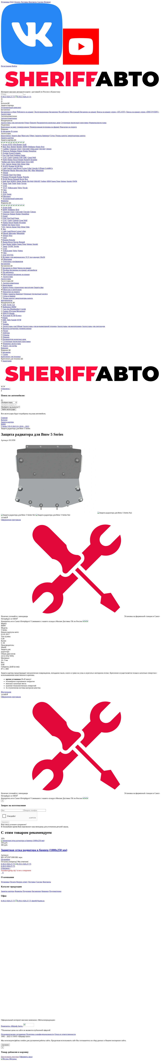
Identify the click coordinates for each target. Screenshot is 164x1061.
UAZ (5, 186)
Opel (11, 175)
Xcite (5, 192)
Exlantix (17, 153)
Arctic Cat (11, 305)
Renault (16, 179)
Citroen (48, 149)
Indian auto (6, 162)
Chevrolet (25, 149)
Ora (14, 175)
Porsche (26, 177)
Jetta (27, 164)
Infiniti (18, 162)
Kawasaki (6, 315)
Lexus (24, 168)
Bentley (19, 147)
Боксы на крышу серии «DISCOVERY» (142, 112)
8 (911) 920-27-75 (24, 97)
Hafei (5, 160)
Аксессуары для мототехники (69, 326)
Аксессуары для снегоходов (12, 123)
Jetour (23, 164)
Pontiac (19, 177)
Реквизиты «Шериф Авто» (12, 1026)
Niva (10, 236)
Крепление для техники (11, 357)
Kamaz (11, 166)
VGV (5, 188)
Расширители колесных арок (48, 123)
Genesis (16, 157)
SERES (13, 181)
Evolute (6, 153)
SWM (74, 181)
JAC (4, 164)
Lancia (9, 168)
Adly (4, 305)
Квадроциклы (6, 300)
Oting (19, 175)
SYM (19, 320)
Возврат (47, 2)
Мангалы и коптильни (12, 290)
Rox (26, 179)
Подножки (27, 891)
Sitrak (19, 181)
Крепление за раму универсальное (15, 127)
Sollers (43, 181)
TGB (5, 322)
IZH (32, 162)
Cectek (23, 309)
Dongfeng (32, 151)
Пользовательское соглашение (13, 1034)
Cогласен (5, 1045)
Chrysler (42, 149)
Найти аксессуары (8, 409)
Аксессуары (6, 114)
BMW (25, 147)
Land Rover (17, 168)
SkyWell (30, 181)
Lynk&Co (49, 168)
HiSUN (6, 313)
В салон (14, 131)
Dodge (25, 151)
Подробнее (5, 859)
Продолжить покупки (10, 1057)
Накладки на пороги (68, 127)
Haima (10, 160)
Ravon (10, 179)
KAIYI (5, 166)
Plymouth (12, 177)
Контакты (33, 2)
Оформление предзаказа (11, 520)
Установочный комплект (11, 108)
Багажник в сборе (10, 268)
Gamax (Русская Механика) (14, 311)
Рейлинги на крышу (25, 112)
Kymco (18, 315)
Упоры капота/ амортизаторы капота (70, 136)
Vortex (20, 251)
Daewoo (6, 151)
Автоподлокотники (9, 118)
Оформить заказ (25, 1057)
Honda (20, 160)
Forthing (17, 155)
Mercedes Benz (21, 170)
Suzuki (69, 181)
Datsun (19, 151)
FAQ (12, 2)
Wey (5, 190)
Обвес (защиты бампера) (39, 136)
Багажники (5, 264)
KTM (13, 315)
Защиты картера (7, 891)
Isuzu (23, 162)
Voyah (25, 188)
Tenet (14, 183)
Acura (5, 144)
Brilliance (32, 147)
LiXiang (41, 168)
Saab (4, 181)
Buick (38, 147)
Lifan (29, 168)
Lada (4, 168)
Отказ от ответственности (65, 1034)
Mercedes (12, 233)
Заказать (5, 822)
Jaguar (14, 164)
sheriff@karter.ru (38, 901)
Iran (9, 225)
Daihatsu (13, 151)
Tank (10, 183)
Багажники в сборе (9, 112)
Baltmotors (7, 307)
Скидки (40, 2)
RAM (5, 179)
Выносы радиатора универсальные (17, 328)
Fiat (7, 155)
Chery (19, 149)
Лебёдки (6, 333)
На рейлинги (64, 112)
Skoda (24, 181)
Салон (5, 354)
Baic (4, 147)
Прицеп (33, 123)
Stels (9, 320)
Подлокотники (55, 891)
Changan (12, 149)
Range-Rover (8, 242)
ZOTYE (10, 255)
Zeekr (9, 194)
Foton (23, 155)
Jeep (19, 164)
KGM (17, 166)
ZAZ (4, 194)
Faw (4, 155)
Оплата (17, 2)
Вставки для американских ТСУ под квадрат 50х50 (24, 257)
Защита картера (7, 138)
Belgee (13, 147)
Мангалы (25, 136)
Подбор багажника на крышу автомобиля (20, 270)
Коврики (4, 348)
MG (29, 170)
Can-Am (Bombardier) (11, 309)
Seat (8, 181)
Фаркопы (5, 201)
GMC (25, 157)
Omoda (6, 175)
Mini (33, 170)
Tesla (19, 183)
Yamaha (6, 324)
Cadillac (6, 149)
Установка (5, 2)
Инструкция (6, 692)
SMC (5, 320)
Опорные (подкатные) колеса (36, 294)
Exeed (11, 153)
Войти (14, 66)
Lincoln (35, 168)
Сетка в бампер (9, 296)
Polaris (5, 318)
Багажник (7, 352)
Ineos (13, 162)
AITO (10, 144)
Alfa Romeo (17, 144)
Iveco (28, 162)
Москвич (7, 196)
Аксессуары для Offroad (12, 326)
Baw (8, 147)
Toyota (23, 183)
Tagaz (5, 183)
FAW (5, 218)
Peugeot (5, 177)
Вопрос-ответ (21, 882)
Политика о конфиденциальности (40, 1034)
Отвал (26, 123)
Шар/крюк (7, 259)
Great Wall (32, 157)
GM (20, 157)
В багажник (6, 131)
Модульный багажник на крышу (83, 112)
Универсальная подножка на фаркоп (44, 127)
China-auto (34, 149)
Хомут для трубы (10, 346)
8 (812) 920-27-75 (8, 97)
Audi (24, 144)
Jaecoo (8, 164)
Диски (5, 331)
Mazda (12, 170)
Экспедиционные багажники (46, 112)
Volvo (20, 188)
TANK (10, 246)
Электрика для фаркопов (13, 261)
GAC (5, 157)
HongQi (27, 160)
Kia (21, 166)
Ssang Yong (55, 181)
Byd (42, 147)
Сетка (52, 136)
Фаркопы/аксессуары (97, 123)
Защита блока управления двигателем (17, 287)
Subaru (63, 181)
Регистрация (6, 66)
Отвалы (6, 335)
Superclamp (7, 361)
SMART (37, 181)
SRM (49, 181)
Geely (10, 157)
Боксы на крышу (24, 268)
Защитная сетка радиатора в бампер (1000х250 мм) (34, 850)
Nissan (5, 173)
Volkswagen (12, 188)
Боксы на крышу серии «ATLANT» (111, 112)
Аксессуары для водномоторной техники (40, 326)
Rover (22, 179)
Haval (15, 160)
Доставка (24, 2)
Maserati (6, 170)
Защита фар (16, 136)
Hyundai (33, 160)
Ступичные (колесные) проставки (75, 123)
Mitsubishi (40, 170)
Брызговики (6, 136)
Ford (11, 155)
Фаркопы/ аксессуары (12, 344)
